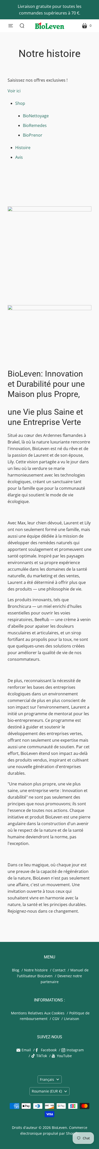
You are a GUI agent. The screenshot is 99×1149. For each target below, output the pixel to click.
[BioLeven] (49, 25)
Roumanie (47, 1091)
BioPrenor (32, 135)
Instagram (75, 1049)
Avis (19, 157)
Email (26, 1049)
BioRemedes (35, 125)
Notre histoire (36, 970)
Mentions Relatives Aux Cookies (37, 1013)
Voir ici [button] (14, 91)
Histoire (22, 147)
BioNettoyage (36, 116)
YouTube (64, 1055)
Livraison (71, 1018)
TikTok (41, 1055)
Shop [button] (20, 103)
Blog (15, 970)
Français (47, 1079)
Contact (59, 970)
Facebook (49, 1049)
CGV (55, 1018)
